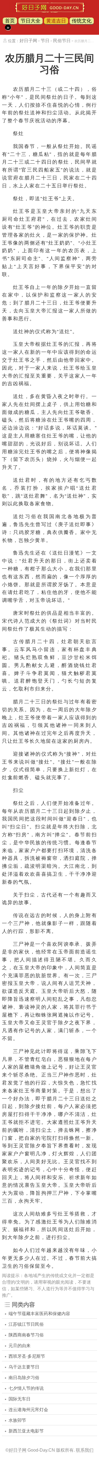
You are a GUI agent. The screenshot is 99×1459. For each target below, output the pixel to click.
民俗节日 (62, 40)
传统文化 (82, 21)
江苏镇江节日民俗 (26, 1324)
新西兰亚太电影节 (26, 1431)
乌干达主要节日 (24, 1367)
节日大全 (30, 21)
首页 (10, 21)
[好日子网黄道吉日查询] (49, 11)
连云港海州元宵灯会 (28, 1409)
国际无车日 (20, 1399)
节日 (45, 40)
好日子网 (28, 40)
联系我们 (85, 1450)
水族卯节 (17, 1420)
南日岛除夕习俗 (24, 1377)
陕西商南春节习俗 (26, 1335)
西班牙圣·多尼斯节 (27, 1356)
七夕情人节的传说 (26, 1388)
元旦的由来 (20, 1345)
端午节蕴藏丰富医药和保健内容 (39, 1313)
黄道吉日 (56, 21)
